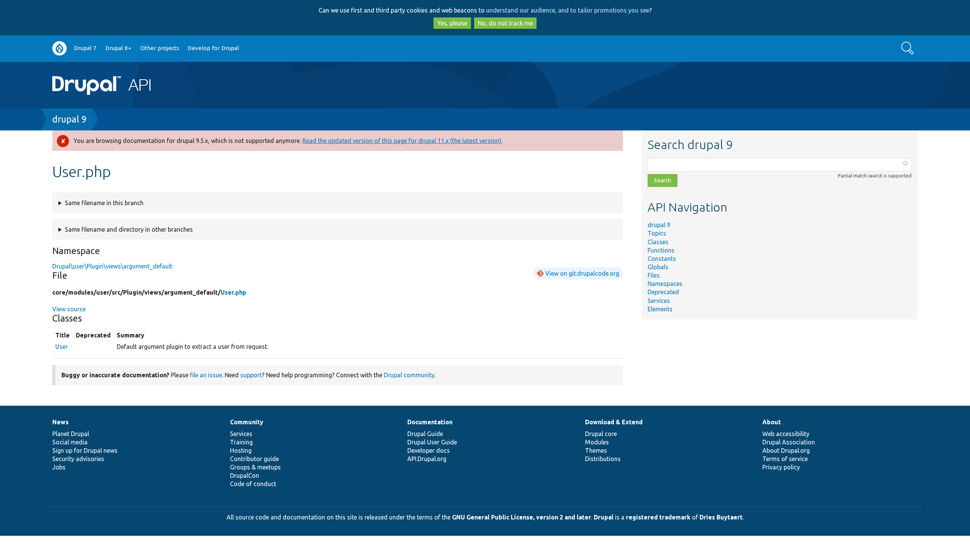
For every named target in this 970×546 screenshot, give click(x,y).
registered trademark (658, 517)
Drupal (603, 517)
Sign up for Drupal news (84, 450)
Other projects (159, 48)
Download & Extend (614, 422)
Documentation (429, 422)
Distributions (603, 458)
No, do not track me (505, 23)
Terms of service (785, 458)
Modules (597, 442)
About (771, 422)
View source (69, 309)
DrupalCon (244, 475)
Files (654, 275)
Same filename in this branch (104, 202)
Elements (660, 309)
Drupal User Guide (432, 442)
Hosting (241, 450)
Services (659, 300)
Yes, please (452, 23)
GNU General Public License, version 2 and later (521, 517)
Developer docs (428, 450)
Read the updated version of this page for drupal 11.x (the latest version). (402, 140)
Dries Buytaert (721, 517)
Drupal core (601, 433)
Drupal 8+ (118, 48)
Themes (596, 450)
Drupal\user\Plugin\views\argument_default (112, 266)
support (251, 375)
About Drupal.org (786, 450)
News (60, 422)
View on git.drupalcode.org (582, 273)
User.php (233, 292)
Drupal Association (788, 442)
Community (246, 422)
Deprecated (663, 292)
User (61, 346)
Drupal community (409, 375)
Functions (661, 250)
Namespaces (665, 283)
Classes (658, 241)
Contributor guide (254, 458)
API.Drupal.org (426, 458)
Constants (662, 258)
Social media (70, 442)
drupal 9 (69, 119)
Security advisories (78, 458)
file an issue (206, 375)
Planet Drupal (70, 433)
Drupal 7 (85, 48)
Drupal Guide (425, 433)
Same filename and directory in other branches (129, 229)
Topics (657, 233)
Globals (658, 267)
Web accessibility (785, 433)
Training (241, 442)
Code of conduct (253, 483)
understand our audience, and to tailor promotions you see (567, 10)
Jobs (59, 467)
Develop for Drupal (213, 48)
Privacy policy (781, 467)
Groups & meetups (255, 467)
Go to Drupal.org (59, 48)
